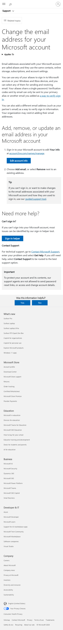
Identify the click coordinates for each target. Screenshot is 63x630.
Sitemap (7, 620)
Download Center (10, 372)
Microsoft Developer (11, 517)
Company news (9, 570)
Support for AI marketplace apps (16, 527)
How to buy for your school (13, 435)
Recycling (18, 625)
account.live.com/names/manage (26, 153)
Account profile (9, 367)
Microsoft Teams (10, 488)
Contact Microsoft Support (45, 251)
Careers (6, 560)
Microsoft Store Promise (13, 396)
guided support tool (35, 198)
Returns (6, 381)
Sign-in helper (12, 238)
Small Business (9, 498)
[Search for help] (10, 4)
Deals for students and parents (15, 444)
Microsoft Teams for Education (15, 425)
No (39, 302)
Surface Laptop (9, 323)
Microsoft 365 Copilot (12, 493)
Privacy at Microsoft (11, 575)
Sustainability (9, 595)
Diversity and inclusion (12, 585)
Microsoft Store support (12, 376)
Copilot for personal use (12, 343)
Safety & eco (8, 625)
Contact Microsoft (18, 620)
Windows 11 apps (10, 353)
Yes (22, 302)
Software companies (11, 541)
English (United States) (16, 603)
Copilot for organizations (13, 338)
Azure (6, 512)
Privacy (29, 620)
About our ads (29, 625)
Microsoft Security (10, 468)
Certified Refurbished (11, 391)
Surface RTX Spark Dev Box (14, 333)
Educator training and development (17, 440)
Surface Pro (8, 318)
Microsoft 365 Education (13, 430)
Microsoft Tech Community (14, 531)
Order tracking (9, 386)
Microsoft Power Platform (13, 483)
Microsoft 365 (9, 478)
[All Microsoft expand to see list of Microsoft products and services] (3, 4)
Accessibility (8, 590)
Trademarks (50, 620)
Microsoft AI (8, 463)
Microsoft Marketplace (12, 536)
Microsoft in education (12, 415)
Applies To (9, 54)
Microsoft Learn (9, 522)
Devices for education (12, 420)
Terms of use (39, 620)
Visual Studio (8, 546)
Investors (7, 580)
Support (6, 10)
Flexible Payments (10, 401)
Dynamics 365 (9, 473)
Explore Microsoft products (14, 348)
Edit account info (19, 160)
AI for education (9, 449)
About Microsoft (10, 565)
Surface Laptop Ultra (11, 328)
